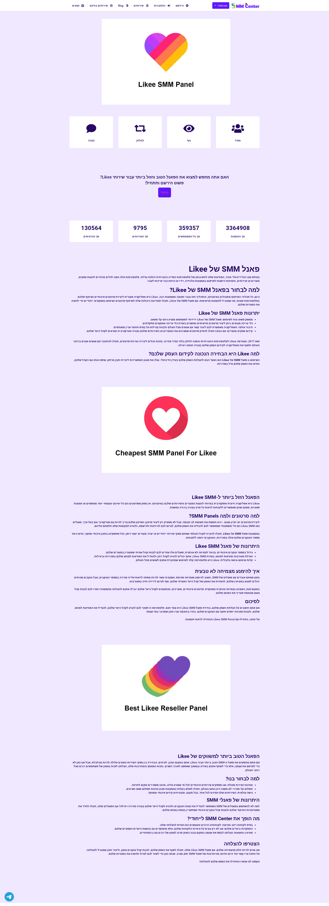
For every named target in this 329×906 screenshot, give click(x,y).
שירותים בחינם (99, 5)
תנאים (76, 5)
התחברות (159, 5)
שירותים (139, 5)
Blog (120, 5)
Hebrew (222, 5)
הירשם (180, 5)
